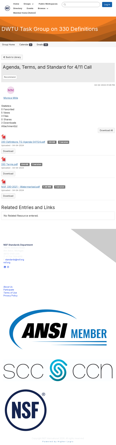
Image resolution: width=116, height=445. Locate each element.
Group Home (8, 44)
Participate (8, 289)
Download (8, 151)
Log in (107, 4)
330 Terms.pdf (9, 164)
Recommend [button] (10, 77)
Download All (106, 130)
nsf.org (6, 262)
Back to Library (13, 57)
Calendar (25, 44)
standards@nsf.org (14, 259)
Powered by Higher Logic (58, 441)
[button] (28, 4)
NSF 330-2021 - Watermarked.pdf (20, 186)
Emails (42, 44)
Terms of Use (10, 292)
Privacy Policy (10, 295)
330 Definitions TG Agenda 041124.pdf (23, 141)
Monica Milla (10, 97)
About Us (8, 287)
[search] (65, 4)
